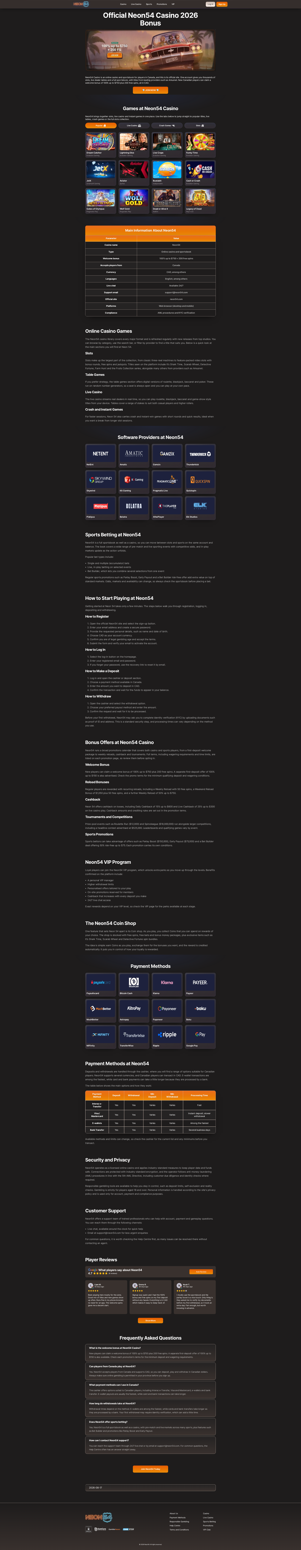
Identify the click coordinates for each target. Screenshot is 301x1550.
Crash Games (165, 125)
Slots (198, 125)
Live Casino (132, 125)
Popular (99, 125)
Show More (150, 1320)
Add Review (201, 1272)
